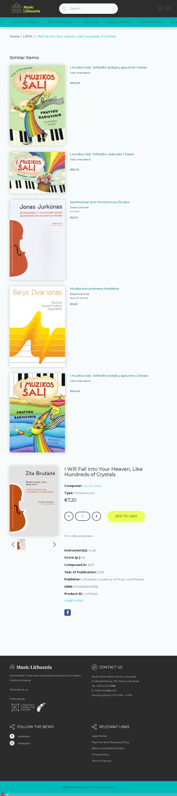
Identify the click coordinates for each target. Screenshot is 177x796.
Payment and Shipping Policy (110, 742)
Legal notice (73, 600)
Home (14, 36)
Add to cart (126, 516)
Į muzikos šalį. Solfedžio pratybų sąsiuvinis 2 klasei (109, 375)
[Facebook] (67, 612)
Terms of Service (101, 760)
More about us (19, 689)
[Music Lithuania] (25, 8)
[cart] (159, 8)
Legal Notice (99, 736)
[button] (4, 794)
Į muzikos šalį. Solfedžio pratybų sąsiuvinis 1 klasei (108, 67)
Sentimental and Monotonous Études (99, 202)
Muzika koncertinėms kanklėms (94, 288)
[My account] (168, 8)
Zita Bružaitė (92, 486)
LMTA (27, 36)
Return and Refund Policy (108, 748)
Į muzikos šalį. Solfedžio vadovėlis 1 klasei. (102, 154)
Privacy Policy (100, 754)
